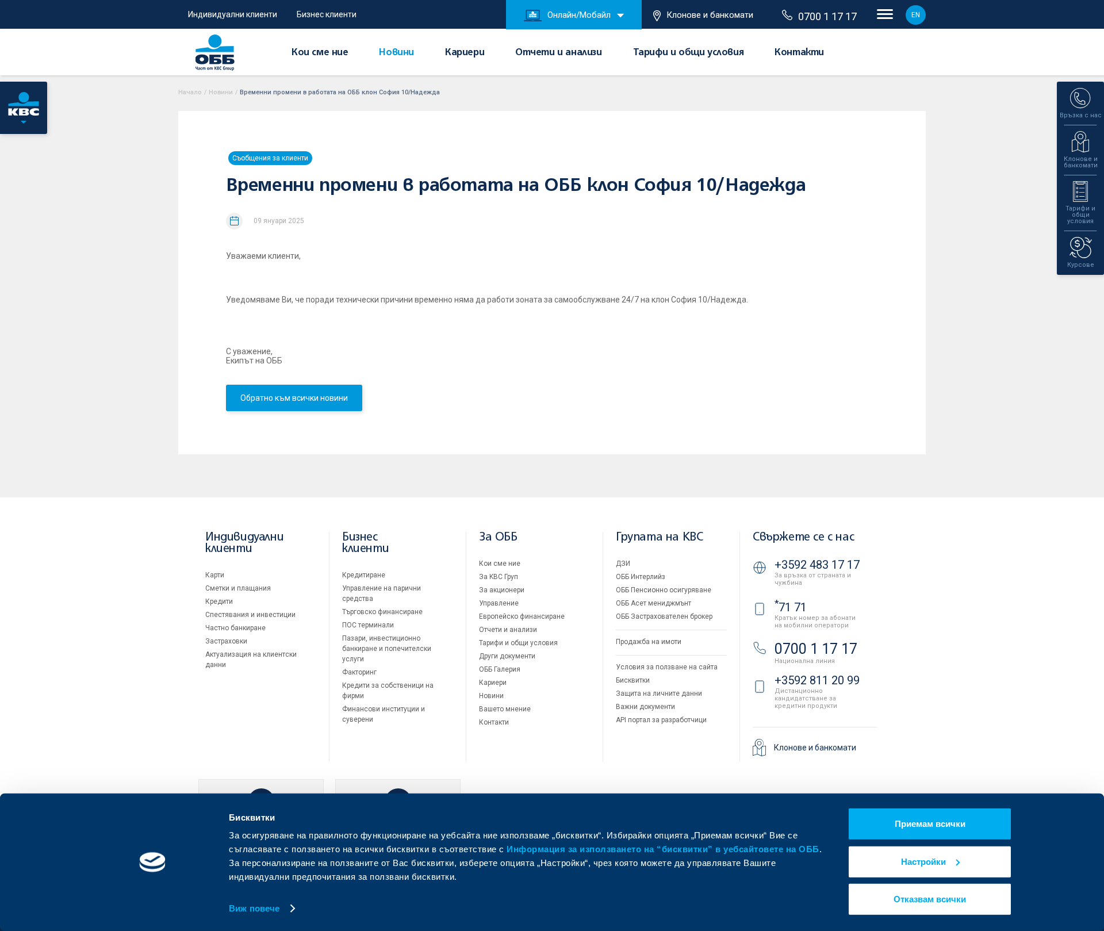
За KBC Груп (498, 577)
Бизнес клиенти (326, 14)
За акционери (501, 590)
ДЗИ (623, 564)
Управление (499, 603)
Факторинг (359, 672)
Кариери (464, 53)
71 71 (791, 607)
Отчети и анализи (558, 53)
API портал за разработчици (661, 720)
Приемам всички (930, 824)
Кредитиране (363, 575)
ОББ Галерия (499, 669)
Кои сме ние (320, 53)
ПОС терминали (368, 625)
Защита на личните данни (659, 693)
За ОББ (498, 537)
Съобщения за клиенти (270, 158)
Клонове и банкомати (709, 15)
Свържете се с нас (803, 537)
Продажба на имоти (648, 642)
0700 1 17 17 (827, 16)
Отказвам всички (930, 899)
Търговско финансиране (382, 612)
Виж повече (254, 908)
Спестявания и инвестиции (250, 615)
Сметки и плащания (238, 588)
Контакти (799, 53)
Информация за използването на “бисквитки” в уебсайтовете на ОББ (663, 849)
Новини (396, 53)
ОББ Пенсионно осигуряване (663, 590)
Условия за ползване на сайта (667, 667)
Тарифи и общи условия (688, 53)
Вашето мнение (505, 709)
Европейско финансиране (522, 616)
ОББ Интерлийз (640, 577)
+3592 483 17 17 (817, 565)
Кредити (219, 601)
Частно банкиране (235, 628)
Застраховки (226, 641)
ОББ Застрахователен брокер (664, 616)
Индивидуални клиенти (232, 14)
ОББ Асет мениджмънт (653, 603)
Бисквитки (633, 680)
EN (915, 15)
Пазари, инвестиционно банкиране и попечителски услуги (386, 648)
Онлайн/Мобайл (579, 15)
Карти (214, 575)
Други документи (507, 656)
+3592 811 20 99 (817, 680)
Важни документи (645, 707)
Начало (190, 92)
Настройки (923, 861)
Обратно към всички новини (294, 398)
